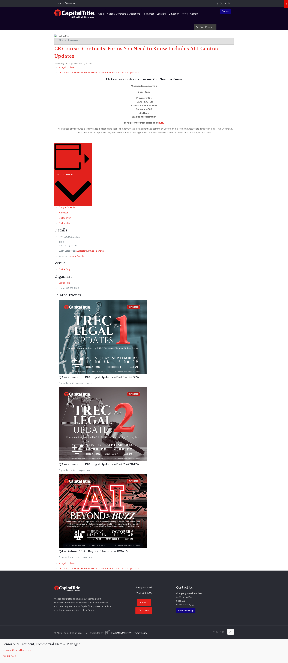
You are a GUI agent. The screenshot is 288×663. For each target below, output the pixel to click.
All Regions (81, 251)
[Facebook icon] (218, 3)
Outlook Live (65, 223)
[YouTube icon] (225, 3)
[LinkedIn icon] (229, 3)
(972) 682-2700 (67, 3)
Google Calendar (67, 207)
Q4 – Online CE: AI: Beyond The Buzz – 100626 (93, 551)
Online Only (64, 269)
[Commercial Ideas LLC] (118, 633)
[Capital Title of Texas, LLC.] (74, 14)
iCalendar (63, 212)
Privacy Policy (140, 633)
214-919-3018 (9, 656)
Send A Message (186, 610)
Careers (225, 11)
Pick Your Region (204, 27)
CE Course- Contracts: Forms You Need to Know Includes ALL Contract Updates (99, 72)
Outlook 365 (65, 218)
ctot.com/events (76, 256)
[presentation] (103, 373)
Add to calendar (65, 174)
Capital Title (64, 283)
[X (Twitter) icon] (221, 3)
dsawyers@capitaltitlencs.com (17, 650)
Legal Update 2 (67, 67)
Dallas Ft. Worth (96, 251)
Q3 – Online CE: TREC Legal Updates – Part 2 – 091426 (99, 464)
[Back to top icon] (230, 632)
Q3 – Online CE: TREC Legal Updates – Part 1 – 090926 (99, 377)
